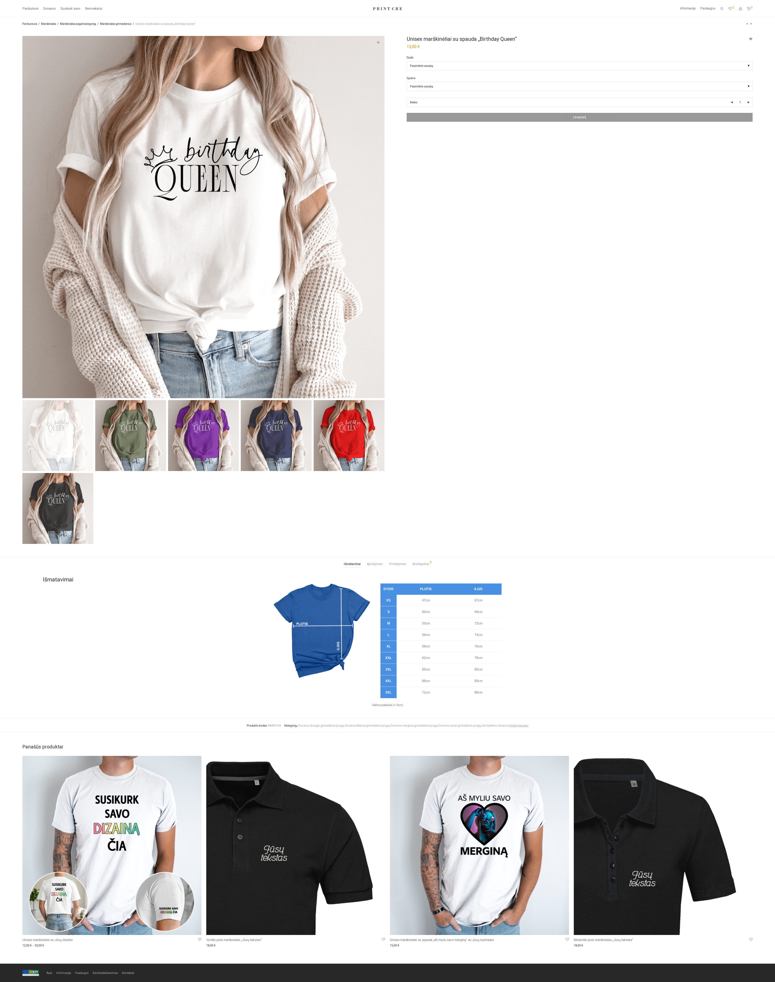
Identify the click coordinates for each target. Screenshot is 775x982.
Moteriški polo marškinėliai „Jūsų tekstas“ (603, 940)
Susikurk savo (70, 8)
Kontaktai (128, 973)
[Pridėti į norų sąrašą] (751, 39)
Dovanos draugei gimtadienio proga (321, 725)
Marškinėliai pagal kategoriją (78, 23)
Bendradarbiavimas (105, 973)
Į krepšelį (579, 117)
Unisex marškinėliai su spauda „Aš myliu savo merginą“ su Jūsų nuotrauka (442, 940)
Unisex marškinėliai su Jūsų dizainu (47, 940)
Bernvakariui (93, 8)
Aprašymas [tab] (375, 564)
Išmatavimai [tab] (352, 564)
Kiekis (413, 102)
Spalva (411, 78)
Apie (49, 973)
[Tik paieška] (722, 9)
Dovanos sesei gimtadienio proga (460, 725)
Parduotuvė (30, 8)
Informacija (687, 8)
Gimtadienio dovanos (495, 725)
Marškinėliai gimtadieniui (115, 23)
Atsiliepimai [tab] (421, 563)
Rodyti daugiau (518, 725)
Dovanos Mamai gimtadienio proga (367, 725)
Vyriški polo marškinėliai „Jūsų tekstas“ (234, 940)
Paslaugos (707, 8)
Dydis (410, 57)
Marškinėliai (48, 23)
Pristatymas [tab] (397, 564)
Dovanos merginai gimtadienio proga (414, 725)
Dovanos (49, 8)
